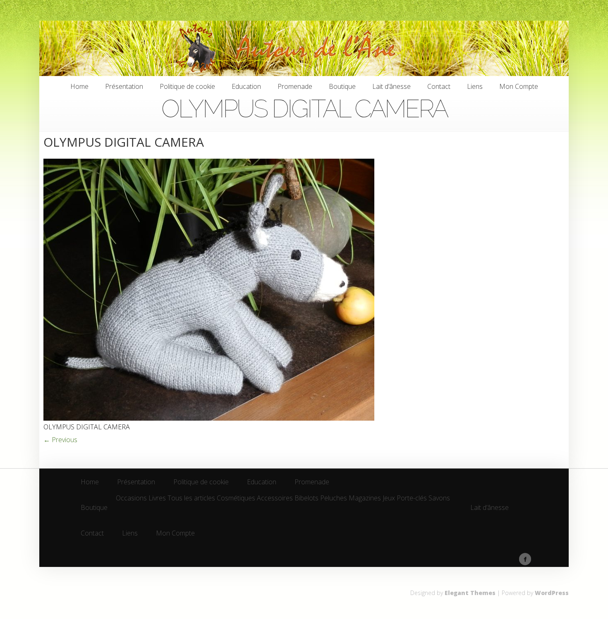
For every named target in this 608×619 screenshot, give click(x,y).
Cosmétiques (236, 498)
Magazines (365, 498)
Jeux (389, 498)
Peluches (333, 498)
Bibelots (306, 498)
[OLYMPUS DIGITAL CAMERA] (208, 418)
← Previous (60, 439)
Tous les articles (191, 498)
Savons (439, 498)
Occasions (131, 498)
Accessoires (275, 498)
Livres (157, 498)
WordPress (552, 593)
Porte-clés (412, 498)
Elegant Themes (470, 593)
